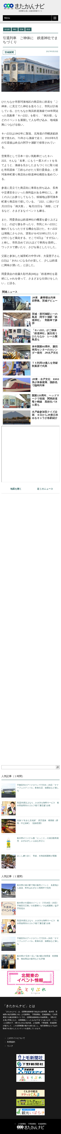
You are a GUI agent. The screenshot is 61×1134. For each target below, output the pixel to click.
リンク (10, 1046)
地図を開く (16, 489)
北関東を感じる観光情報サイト (30, 11)
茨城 (21, 29)
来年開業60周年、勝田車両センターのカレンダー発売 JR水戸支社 (46, 349)
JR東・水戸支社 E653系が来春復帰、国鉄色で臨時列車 (45, 382)
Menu (7, 18)
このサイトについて (16, 1038)
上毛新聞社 (22, 1124)
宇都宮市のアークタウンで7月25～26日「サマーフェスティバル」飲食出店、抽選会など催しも (38, 788)
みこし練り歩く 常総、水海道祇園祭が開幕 (37, 856)
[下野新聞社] (30, 1066)
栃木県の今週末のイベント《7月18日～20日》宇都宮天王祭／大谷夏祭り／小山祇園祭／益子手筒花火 (38, 906)
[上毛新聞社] (30, 1060)
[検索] (57, 767)
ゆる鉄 (7, 29)
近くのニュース (45, 489)
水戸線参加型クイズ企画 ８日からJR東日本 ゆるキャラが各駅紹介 (46, 414)
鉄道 (28, 29)
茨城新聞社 (42, 1124)
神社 (14, 29)
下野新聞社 (32, 1124)
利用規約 (11, 1042)
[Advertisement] (30, 624)
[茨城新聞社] (30, 1073)
